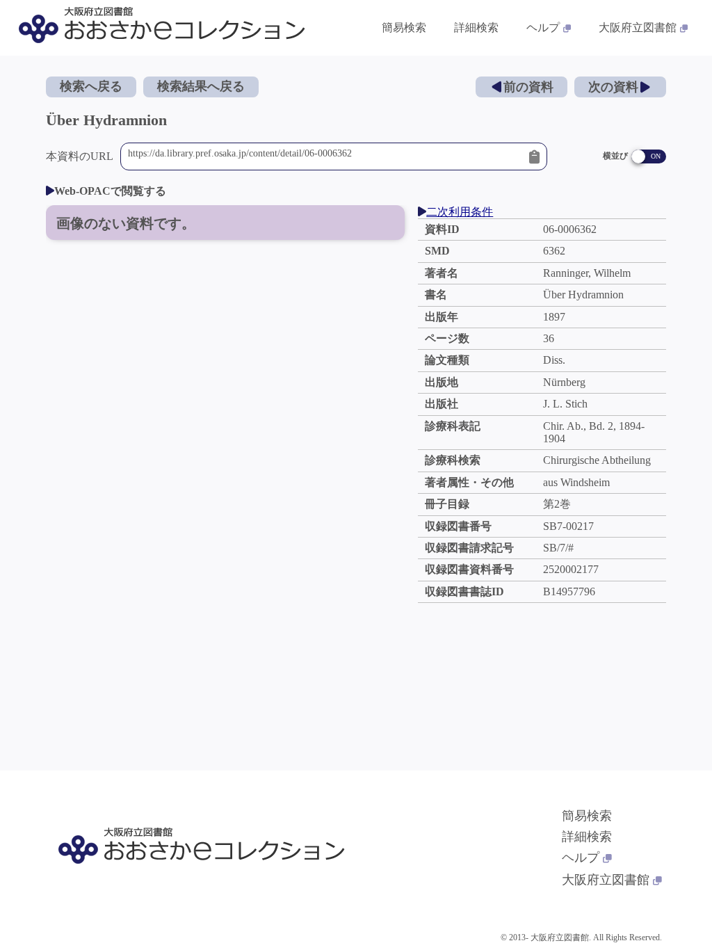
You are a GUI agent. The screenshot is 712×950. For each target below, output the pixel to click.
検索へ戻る (91, 86)
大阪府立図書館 (638, 27)
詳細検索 (476, 27)
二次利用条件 (459, 212)
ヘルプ (543, 27)
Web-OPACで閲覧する (110, 191)
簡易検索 (404, 27)
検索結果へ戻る (201, 86)
